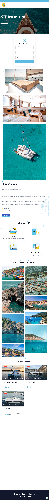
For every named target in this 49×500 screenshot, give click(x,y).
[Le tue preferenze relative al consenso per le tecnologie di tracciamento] (47, 498)
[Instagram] (44, 1)
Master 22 (7, 408)
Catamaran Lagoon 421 (10, 382)
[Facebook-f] (42, 1)
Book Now (18, 387)
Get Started (4, 24)
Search (24, 61)
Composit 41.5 (31, 382)
